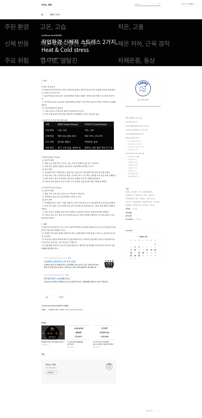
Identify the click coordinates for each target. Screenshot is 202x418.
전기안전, (157, 202)
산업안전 (133, 162)
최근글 (128, 208)
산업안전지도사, (147, 202)
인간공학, (134, 192)
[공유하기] (50, 297)
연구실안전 (133, 173)
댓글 (42, 354)
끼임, (145, 195)
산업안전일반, (137, 202)
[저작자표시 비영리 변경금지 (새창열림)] (69, 297)
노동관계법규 (133, 176)
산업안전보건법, (147, 192)
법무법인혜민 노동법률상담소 (57, 278)
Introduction (132, 122)
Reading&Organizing (136, 126)
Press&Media (134, 141)
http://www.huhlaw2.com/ (54, 275)
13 (147, 250)
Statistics (133, 149)
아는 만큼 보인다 (51, 368)
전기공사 (132, 159)
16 (131, 252)
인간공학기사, (130, 195)
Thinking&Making (135, 134)
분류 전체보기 (133, 118)
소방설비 (132, 171)
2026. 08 (143, 236)
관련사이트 (149, 411)
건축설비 (132, 168)
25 (139, 255)
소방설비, (143, 198)
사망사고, (152, 205)
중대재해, (129, 205)
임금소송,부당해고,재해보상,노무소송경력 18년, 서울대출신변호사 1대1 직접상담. (76, 281)
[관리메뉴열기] (198, 4)
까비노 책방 (46, 5)
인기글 (134, 208)
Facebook (129, 219)
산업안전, (151, 195)
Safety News (132, 138)
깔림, (137, 198)
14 (151, 250)
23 (131, 255)
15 (155, 250)
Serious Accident (136, 147)
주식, (139, 192)
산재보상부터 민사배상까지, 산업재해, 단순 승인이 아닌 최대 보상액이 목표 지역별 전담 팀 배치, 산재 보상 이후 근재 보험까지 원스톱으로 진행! (71, 265)
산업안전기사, (137, 205)
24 (135, 255)
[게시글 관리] (53, 297)
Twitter (138, 219)
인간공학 (133, 165)
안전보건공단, (130, 198)
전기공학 (132, 157)
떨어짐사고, (139, 195)
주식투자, (145, 205)
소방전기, (129, 202)
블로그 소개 (55, 14)
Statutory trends (135, 144)
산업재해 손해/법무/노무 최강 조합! (60, 261)
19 (143, 252)
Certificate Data (134, 153)
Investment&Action (135, 130)
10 (135, 250)
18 (139, 252)
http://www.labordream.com (55, 258)
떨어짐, (128, 192)
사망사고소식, (151, 198)
